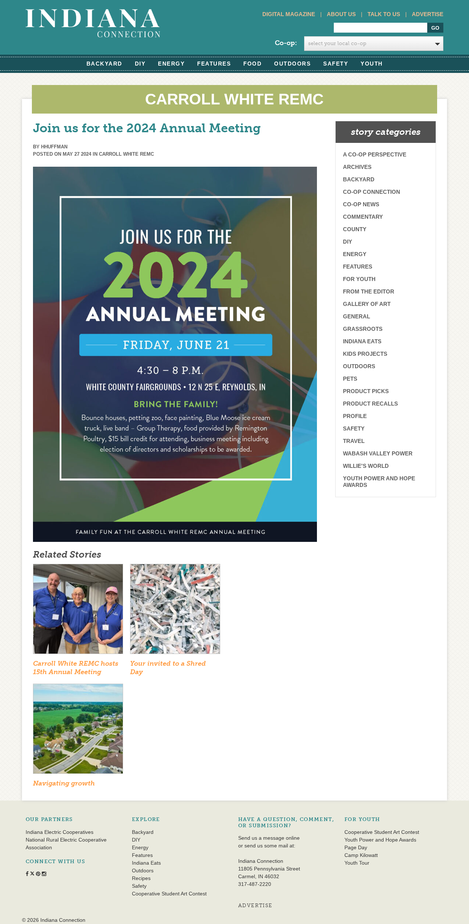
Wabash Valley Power (378, 453)
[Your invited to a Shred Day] (175, 611)
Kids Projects (365, 354)
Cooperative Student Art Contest (169, 894)
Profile (355, 416)
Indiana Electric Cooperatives (59, 832)
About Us (341, 14)
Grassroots (363, 329)
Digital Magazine (288, 14)
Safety (335, 63)
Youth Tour (356, 863)
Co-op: (286, 43)
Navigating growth (64, 783)
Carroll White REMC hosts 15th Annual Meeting (75, 667)
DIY (140, 63)
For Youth (359, 279)
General (356, 316)
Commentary (363, 217)
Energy (171, 63)
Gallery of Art (367, 304)
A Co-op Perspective (374, 154)
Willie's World (366, 466)
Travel (354, 441)
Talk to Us (384, 14)
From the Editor (368, 291)
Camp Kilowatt (361, 855)
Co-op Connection (371, 192)
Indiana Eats (362, 341)
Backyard (104, 63)
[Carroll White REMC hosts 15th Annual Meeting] (78, 611)
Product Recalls (370, 403)
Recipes (141, 878)
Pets (350, 379)
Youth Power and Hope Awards (379, 481)
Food (252, 63)
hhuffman (54, 146)
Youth (372, 63)
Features (214, 63)
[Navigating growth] (78, 731)
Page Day (355, 847)
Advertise (427, 14)
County (354, 229)
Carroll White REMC (126, 154)
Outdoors (292, 63)
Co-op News (361, 204)
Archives (357, 167)
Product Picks (366, 391)
